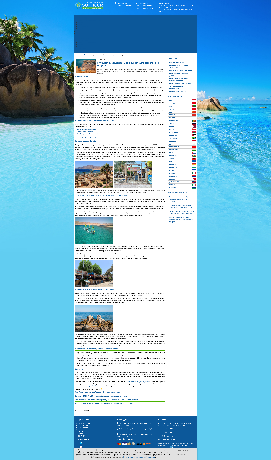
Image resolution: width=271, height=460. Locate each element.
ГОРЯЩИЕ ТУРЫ (84, 16)
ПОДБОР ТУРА (83, 18)
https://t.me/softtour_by (95, 386)
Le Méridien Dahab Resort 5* (86, 138)
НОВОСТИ (81, 430)
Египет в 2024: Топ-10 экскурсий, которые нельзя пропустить (101, 396)
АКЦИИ (80, 22)
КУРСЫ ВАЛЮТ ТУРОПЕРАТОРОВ (180, 70)
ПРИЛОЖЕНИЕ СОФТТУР (177, 92)
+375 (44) (124, 5)
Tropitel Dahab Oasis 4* (85, 131)
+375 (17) (145, 5)
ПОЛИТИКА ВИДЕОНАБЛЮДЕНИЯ (180, 83)
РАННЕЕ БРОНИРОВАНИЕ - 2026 (89, 20)
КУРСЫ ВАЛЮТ (83, 26)
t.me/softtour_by (164, 448)
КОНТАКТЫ (82, 28)
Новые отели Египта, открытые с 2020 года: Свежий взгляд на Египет (104, 403)
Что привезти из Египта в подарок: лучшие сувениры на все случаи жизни (106, 400)
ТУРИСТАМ (82, 434)
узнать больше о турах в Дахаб (137, 382)
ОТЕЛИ (80, 432)
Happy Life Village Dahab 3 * (86, 129)
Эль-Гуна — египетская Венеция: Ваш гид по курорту (97, 392)
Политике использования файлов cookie (139, 457)
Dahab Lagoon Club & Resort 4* (87, 134)
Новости (81, 24)
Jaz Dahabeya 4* (82, 136)
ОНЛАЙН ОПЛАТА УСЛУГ (177, 62)
